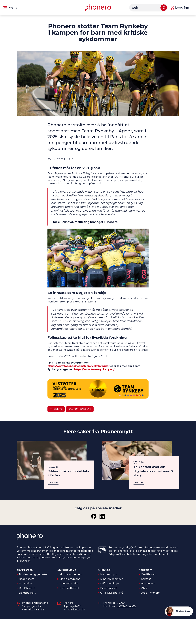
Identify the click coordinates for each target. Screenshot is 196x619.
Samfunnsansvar (80, 409)
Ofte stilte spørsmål (112, 592)
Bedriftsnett (26, 579)
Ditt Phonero (27, 588)
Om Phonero (149, 574)
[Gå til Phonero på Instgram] (102, 516)
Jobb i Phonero (150, 592)
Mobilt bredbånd (70, 579)
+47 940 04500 (126, 606)
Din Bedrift (25, 583)
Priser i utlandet (69, 588)
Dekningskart (27, 592)
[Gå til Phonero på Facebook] (93, 516)
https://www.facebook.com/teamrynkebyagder (78, 366)
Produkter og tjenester (33, 574)
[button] (10, 8)
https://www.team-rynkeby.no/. (94, 369)
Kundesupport (109, 574)
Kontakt (146, 579)
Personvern (148, 583)
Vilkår (144, 588)
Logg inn (182, 7)
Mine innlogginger (111, 579)
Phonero (56, 409)
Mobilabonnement (71, 574)
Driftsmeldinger (110, 583)
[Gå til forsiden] (98, 7)
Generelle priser (69, 583)
